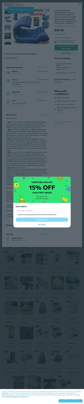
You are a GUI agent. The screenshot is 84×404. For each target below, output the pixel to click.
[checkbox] (16, 214)
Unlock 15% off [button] (42, 220)
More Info (78, 401)
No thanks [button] (42, 224)
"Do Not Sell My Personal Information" (14, 396)
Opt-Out (69, 401)
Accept (62, 401)
